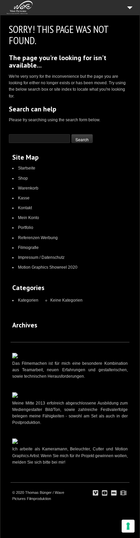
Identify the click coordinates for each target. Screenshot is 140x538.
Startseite (26, 168)
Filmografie (28, 247)
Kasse (24, 198)
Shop (23, 178)
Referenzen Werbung (38, 237)
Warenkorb (28, 188)
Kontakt (25, 207)
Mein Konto (28, 217)
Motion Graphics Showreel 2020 (47, 267)
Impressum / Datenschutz (41, 257)
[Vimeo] (95, 493)
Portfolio (25, 227)
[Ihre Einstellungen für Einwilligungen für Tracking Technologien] (128, 526)
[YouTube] (105, 493)
